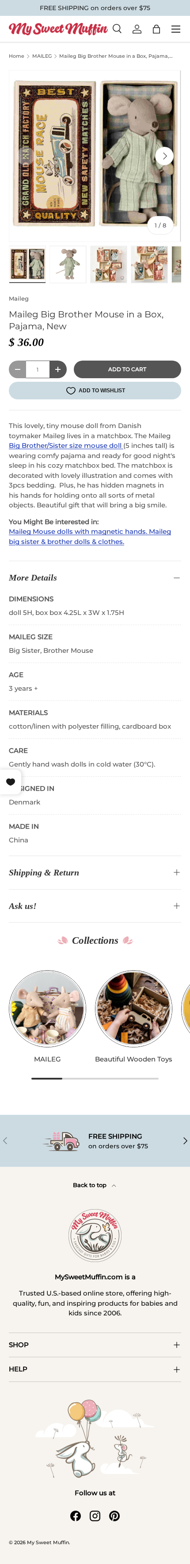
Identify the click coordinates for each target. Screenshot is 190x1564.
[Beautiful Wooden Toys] (133, 1009)
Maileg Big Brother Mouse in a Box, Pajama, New (114, 57)
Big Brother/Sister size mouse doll (66, 445)
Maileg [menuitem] (54, 436)
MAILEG (42, 56)
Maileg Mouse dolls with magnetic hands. (79, 531)
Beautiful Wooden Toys (133, 1059)
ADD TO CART (127, 369)
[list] (95, 156)
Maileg (19, 298)
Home (16, 56)
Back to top (90, 1184)
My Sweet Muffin (48, 1542)
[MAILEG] (47, 1009)
